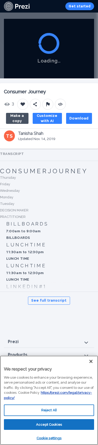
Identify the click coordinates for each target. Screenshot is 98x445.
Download (79, 118)
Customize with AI (47, 118)
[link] (17, 6)
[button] (49, 342)
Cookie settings (49, 438)
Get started (80, 6)
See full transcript (49, 300)
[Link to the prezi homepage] (17, 5)
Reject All (49, 410)
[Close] (91, 361)
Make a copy (17, 118)
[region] (49, 400)
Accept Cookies (49, 424)
